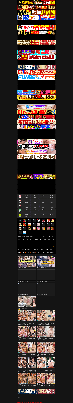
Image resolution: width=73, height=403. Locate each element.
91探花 (35, 202)
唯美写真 (43, 209)
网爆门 (51, 209)
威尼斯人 (19, 236)
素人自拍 (51, 197)
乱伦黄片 (28, 242)
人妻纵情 (43, 214)
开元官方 (19, 249)
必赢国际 (27, 239)
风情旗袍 (26, 207)
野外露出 (51, 202)
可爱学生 (43, 204)
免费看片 (38, 249)
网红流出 (43, 202)
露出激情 (35, 209)
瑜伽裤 (43, 207)
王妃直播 (23, 242)
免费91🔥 (19, 252)
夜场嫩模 (40, 242)
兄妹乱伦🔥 (29, 252)
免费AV (48, 252)
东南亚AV (51, 200)
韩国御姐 (35, 200)
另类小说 (26, 216)
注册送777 (48, 236)
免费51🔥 (47, 246)
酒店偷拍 (53, 239)
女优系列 (35, 204)
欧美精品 (43, 195)
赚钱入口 (39, 252)
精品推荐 (26, 195)
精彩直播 (45, 239)
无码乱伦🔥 (52, 246)
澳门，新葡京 (33, 249)
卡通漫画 (26, 209)
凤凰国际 (31, 239)
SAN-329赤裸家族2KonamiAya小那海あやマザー (45, 355)
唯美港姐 (43, 200)
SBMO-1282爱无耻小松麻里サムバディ (44, 370)
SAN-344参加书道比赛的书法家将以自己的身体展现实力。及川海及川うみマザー (27, 324)
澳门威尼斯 (51, 249)
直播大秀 (47, 249)
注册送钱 (44, 236)
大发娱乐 (19, 246)
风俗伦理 (51, 214)
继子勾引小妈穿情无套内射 (23, 281)
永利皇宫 (28, 246)
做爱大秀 (42, 249)
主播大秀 (19, 242)
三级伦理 (26, 197)
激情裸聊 (42, 246)
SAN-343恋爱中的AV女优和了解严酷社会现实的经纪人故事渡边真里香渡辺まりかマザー (45, 324)
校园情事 (35, 214)
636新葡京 (38, 246)
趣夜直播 (36, 242)
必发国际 (45, 242)
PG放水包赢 (36, 239)
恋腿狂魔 (51, 204)
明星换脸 (35, 207)
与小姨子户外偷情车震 (41, 267)
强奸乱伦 (35, 195)
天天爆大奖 (24, 249)
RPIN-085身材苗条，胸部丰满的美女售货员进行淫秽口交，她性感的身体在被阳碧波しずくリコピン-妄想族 (46, 340)
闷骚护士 (51, 207)
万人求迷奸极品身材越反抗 (23, 294)
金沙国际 (28, 249)
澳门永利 (36, 236)
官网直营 (31, 236)
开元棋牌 (27, 236)
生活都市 (26, 214)
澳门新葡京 (49, 242)
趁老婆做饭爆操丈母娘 (22, 267)
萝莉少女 (51, 195)
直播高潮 (40, 239)
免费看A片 (43, 252)
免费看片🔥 (33, 246)
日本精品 (35, 197)
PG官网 (23, 236)
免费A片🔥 (24, 252)
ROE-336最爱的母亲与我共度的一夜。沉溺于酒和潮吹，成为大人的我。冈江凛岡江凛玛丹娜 (27, 386)
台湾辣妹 (26, 200)
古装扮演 (26, 204)
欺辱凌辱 (26, 202)
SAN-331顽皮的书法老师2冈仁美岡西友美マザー (27, 355)
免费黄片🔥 (34, 252)
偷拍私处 (32, 242)
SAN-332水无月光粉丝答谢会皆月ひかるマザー (46, 385)
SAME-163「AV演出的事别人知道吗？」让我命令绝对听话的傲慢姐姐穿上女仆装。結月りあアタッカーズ (27, 371)
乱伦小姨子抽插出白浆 (22, 308)
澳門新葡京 (24, 246)
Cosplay (43, 197)
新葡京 (19, 239)
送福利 (53, 236)
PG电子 (40, 236)
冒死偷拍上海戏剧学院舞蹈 (42, 281)
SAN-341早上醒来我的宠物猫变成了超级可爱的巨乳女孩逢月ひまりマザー (27, 339)
